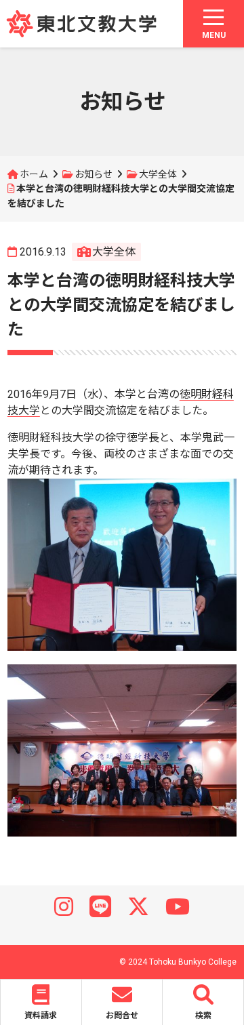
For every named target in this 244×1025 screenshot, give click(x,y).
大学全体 (158, 174)
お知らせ (94, 174)
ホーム (34, 174)
